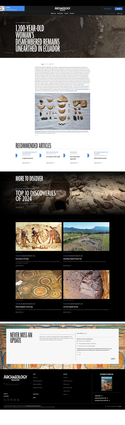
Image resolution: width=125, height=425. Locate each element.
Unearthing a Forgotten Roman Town (72, 259)
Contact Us (6, 394)
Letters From (66, 391)
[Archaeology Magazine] (15, 381)
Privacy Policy (6, 396)
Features (65, 377)
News (17, 22)
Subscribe (118, 9)
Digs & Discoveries (67, 381)
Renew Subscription (107, 9)
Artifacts (65, 394)
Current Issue (53, 13)
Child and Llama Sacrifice (100, 158)
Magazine (85, 341)
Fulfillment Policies (37, 387)
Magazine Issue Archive (101, 400)
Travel (34, 398)
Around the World (67, 387)
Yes (80, 352)
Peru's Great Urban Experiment (75, 158)
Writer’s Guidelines (37, 381)
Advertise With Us (37, 384)
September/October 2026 (106, 374)
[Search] (3, 13)
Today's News (35, 394)
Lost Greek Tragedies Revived (70, 307)
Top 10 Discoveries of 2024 (36, 196)
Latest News (72, 13)
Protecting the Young (71, 91)
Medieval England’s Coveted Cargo (24, 307)
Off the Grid (66, 384)
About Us (35, 377)
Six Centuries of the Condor (53, 157)
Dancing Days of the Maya (22, 259)
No (79, 354)
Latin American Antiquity (82, 89)
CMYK (120, 406)
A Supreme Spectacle (27, 158)
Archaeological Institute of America (87, 343)
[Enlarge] (88, 94)
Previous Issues (60, 13)
